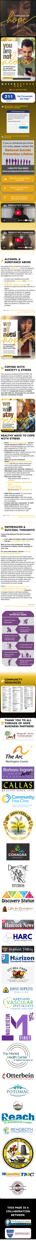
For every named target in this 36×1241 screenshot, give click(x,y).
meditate (11, 480)
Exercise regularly (14, 486)
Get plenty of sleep (15, 488)
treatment (18, 281)
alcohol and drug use (20, 490)
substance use (15, 268)
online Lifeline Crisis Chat (19, 541)
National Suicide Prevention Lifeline (15, 552)
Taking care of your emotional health (18, 462)
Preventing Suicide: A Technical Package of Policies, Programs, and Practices (15, 588)
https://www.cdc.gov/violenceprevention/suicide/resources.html (20, 606)
